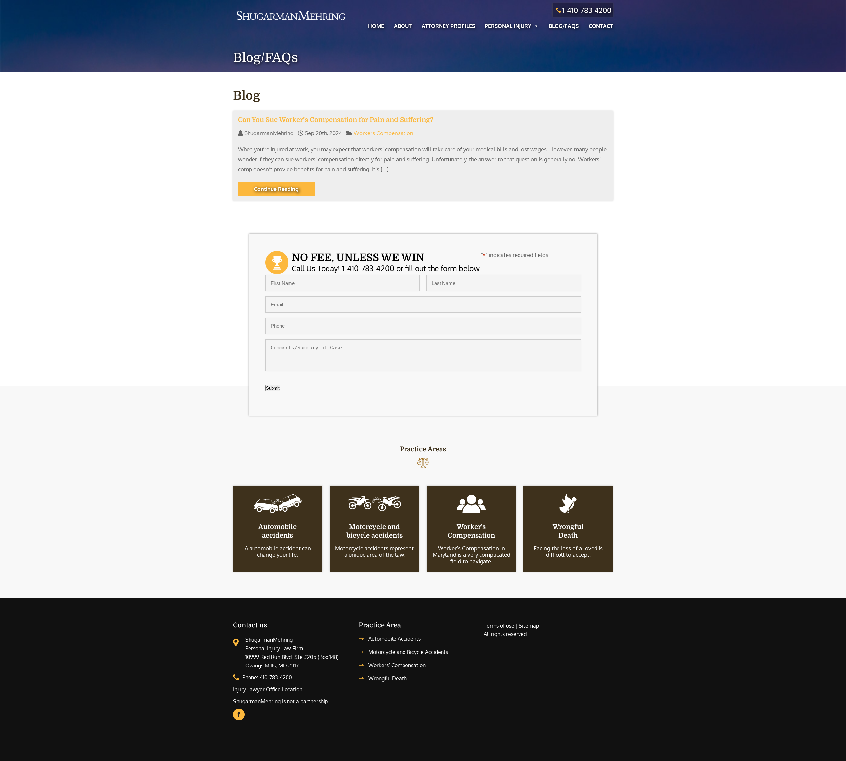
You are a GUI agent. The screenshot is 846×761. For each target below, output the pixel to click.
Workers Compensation (383, 133)
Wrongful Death (387, 678)
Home (376, 26)
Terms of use (499, 625)
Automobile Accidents (394, 638)
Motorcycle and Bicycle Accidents (408, 652)
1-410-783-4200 (586, 10)
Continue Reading (276, 189)
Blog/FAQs (564, 26)
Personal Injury (508, 26)
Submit (273, 388)
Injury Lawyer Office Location (267, 689)
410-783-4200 (276, 677)
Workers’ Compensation (397, 665)
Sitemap (529, 625)
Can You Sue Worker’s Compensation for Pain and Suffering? (335, 120)
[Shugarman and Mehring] (291, 21)
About (403, 26)
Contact (601, 26)
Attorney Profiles (448, 26)
